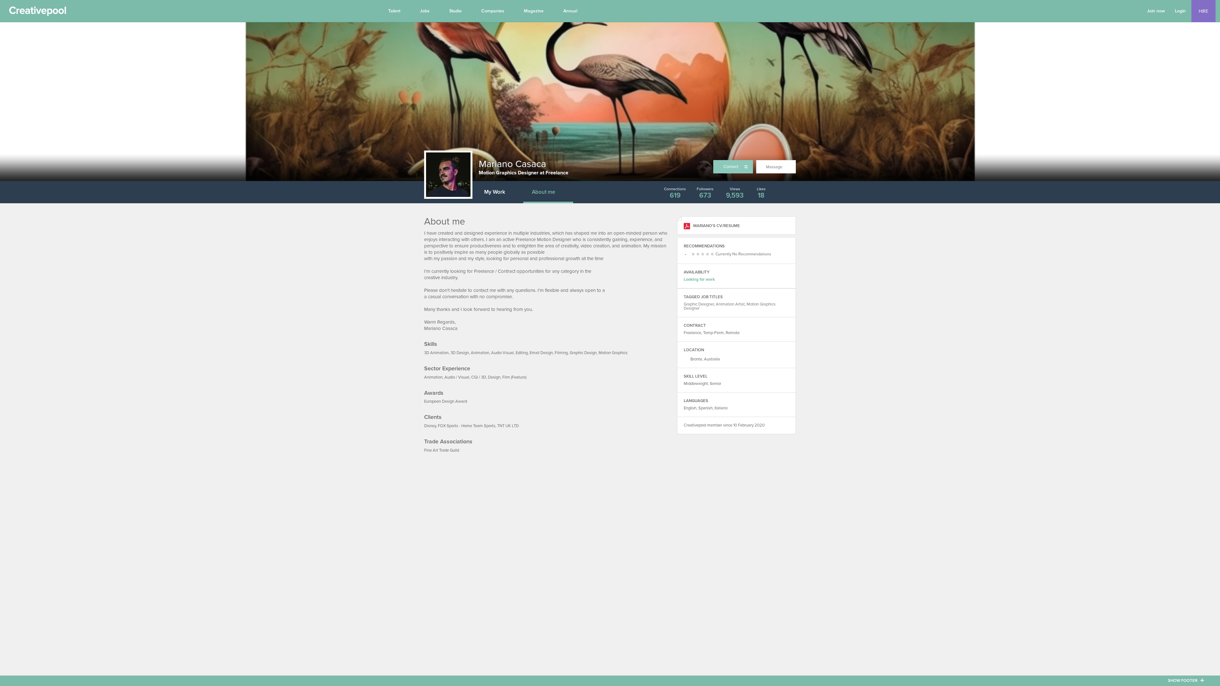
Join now (1156, 11)
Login (1180, 11)
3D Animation (436, 352)
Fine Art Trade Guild (441, 450)
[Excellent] (708, 254)
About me (543, 192)
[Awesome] (713, 254)
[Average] (698, 254)
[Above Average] (703, 254)
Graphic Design (583, 352)
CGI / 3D (478, 377)
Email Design (541, 352)
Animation (480, 352)
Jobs (425, 11)
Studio (455, 11)
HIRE (1203, 11)
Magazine (534, 11)
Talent (394, 11)
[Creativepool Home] (37, 12)
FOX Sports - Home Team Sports (466, 425)
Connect (730, 166)
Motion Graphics (613, 352)
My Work (494, 192)
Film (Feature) (514, 377)
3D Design (460, 352)
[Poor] (694, 254)
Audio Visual (502, 352)
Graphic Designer (699, 304)
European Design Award (445, 401)
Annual (570, 11)
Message (774, 167)
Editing (522, 352)
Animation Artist (730, 304)
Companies (492, 11)
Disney (430, 425)
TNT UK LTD (508, 425)
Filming (561, 352)
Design (494, 377)
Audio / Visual (456, 377)
